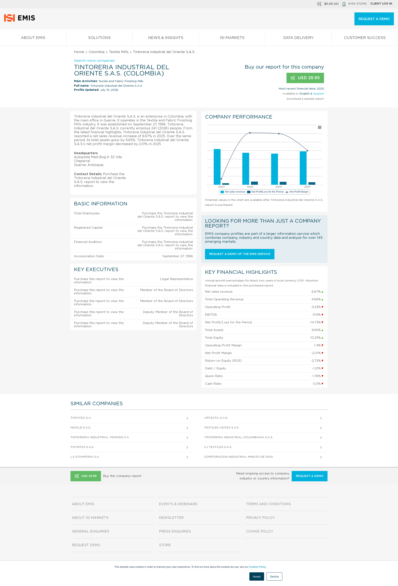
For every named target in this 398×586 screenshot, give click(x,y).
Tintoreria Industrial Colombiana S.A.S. (238, 437)
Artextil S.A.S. (216, 417)
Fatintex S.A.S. (82, 447)
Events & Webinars (178, 504)
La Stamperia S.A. (85, 456)
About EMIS (33, 38)
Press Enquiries (175, 531)
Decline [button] (274, 576)
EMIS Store (357, 3)
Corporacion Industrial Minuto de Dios (238, 456)
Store (165, 545)
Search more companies (94, 60)
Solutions (99, 38)
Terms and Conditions (268, 504)
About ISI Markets (90, 517)
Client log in (381, 3)
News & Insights (165, 38)
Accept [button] (257, 576)
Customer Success (365, 38)
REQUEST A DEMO (374, 19)
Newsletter (171, 517)
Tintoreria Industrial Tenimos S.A (99, 437)
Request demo (86, 545)
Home (79, 52)
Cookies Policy (257, 566)
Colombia (96, 52)
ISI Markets (232, 38)
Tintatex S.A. (80, 417)
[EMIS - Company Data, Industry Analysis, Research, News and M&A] (20, 20)
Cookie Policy (259, 531)
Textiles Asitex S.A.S (221, 427)
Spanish (318, 93)
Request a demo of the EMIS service (239, 254)
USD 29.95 (308, 78)
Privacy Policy (260, 517)
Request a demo (309, 476)
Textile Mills (119, 52)
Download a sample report (305, 98)
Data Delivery (298, 38)
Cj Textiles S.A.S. (218, 447)
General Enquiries (90, 531)
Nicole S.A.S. (80, 427)
